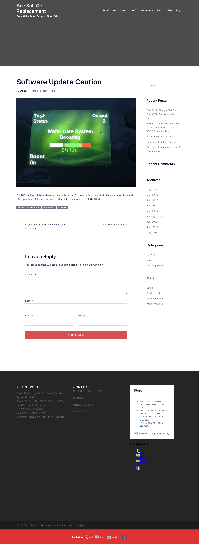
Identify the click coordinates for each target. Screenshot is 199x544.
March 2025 (153, 195)
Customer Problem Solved (161, 142)
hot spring (48, 207)
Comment (31, 274)
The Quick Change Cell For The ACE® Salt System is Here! (161, 114)
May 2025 (152, 189)
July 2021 (152, 205)
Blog (178, 10)
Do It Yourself (109, 10)
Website (82, 315)
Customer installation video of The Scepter (40, 416)
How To (133, 10)
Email (29, 315)
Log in (150, 287)
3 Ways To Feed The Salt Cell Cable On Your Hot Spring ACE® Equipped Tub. (163, 127)
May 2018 (152, 232)
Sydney (84, 525)
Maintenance (147, 10)
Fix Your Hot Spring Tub (160, 136)
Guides (168, 10)
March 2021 (153, 211)
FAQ (159, 10)
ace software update (28, 207)
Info (53, 91)
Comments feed (155, 298)
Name (29, 300)
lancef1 (24, 91)
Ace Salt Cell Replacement (31, 8)
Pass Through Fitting (113, 224)
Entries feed (153, 293)
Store (122, 10)
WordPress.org (155, 303)
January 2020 (154, 216)
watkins (62, 207)
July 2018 (152, 221)
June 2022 (152, 200)
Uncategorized (155, 265)
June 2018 (152, 227)
